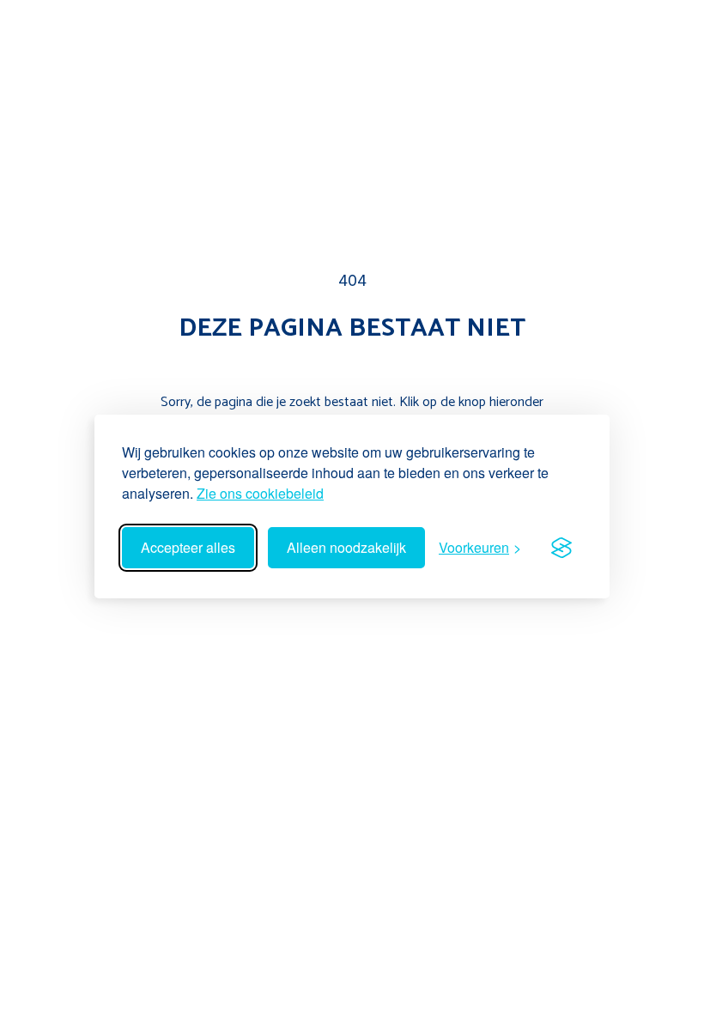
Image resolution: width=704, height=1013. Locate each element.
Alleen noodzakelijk (346, 547)
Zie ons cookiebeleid (260, 493)
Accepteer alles (188, 547)
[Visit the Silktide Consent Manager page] (561, 547)
